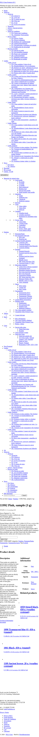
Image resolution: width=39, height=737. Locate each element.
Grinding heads (23, 213)
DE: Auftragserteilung (18, 479)
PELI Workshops (20, 318)
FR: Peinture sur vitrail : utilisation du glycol (24, 357)
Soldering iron (23, 197)
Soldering (18, 194)
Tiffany (6, 313)
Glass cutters (23, 206)
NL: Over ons (15, 459)
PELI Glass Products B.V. (8, 2)
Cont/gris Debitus (24, 248)
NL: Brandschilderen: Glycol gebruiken (23, 353)
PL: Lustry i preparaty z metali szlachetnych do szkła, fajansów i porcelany (24, 376)
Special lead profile (24, 190)
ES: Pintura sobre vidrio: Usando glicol (23, 355)
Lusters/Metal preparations (23, 299)
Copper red (22, 287)
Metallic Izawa (23, 260)
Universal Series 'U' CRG (26, 263)
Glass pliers (22, 208)
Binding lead (23, 189)
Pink (32, 566)
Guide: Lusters (12, 362)
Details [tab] (6, 546)
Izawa (33, 589)
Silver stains (22, 286)
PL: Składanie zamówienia (19, 478)
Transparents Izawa (24, 294)
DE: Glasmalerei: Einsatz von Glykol (22, 360)
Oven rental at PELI (25, 230)
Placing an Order (13, 469)
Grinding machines (24, 215)
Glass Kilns (22, 222)
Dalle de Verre (23, 341)
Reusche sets (23, 239)
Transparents (19, 291)
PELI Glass (9, 734)
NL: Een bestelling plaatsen (19, 473)
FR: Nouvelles (12, 492)
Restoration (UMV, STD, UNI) (28, 344)
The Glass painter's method (23, 310)
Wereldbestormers (24, 734)
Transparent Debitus (25, 275)
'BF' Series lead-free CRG (27, 277)
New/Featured (8, 346)
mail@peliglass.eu (9, 709)
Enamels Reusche (24, 251)
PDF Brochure (8, 493)
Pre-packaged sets (24, 305)
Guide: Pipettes (12, 389)
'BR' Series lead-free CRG (27, 261)
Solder (21, 196)
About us (6, 452)
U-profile (21, 185)
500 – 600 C (34, 571)
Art (5, 450)
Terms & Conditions (10, 719)
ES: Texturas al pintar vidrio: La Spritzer (23, 419)
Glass (5, 325)
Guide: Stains (12, 429)
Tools (16, 204)
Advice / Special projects (15, 467)
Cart (5, 729)
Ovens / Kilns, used (25, 228)
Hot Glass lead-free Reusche (27, 272)
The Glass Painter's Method (23, 320)
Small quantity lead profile (27, 192)
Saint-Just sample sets (25, 336)
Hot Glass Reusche (24, 273)
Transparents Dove (24, 268)
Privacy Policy (8, 716)
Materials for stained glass (11, 178)
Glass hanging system (21, 332)
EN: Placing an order (17, 471)
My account (7, 728)
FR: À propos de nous (18, 464)
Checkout (7, 731)
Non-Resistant (33, 583)
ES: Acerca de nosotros (18, 460)
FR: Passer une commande (19, 476)
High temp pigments (21, 265)
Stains (17, 284)
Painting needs (19, 301)
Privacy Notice (4, 712)
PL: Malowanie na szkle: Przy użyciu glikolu (24, 358)
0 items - (8, 171)
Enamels (17, 249)
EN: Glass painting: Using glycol (21, 351)
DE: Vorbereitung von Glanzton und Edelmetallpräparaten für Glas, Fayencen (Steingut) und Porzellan (23, 386)
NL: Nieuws (11, 485)
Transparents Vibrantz (25, 296)
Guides (6, 348)
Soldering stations (24, 201)
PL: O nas (14, 462)
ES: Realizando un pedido (19, 474)
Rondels (21, 331)
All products (7, 721)
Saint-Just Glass (20, 334)
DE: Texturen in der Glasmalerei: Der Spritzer (25, 428)
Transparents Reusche (25, 298)
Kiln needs (22, 227)
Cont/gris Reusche (24, 244)
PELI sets (22, 237)
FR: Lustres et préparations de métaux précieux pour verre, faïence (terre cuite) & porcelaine (24, 381)
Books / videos (19, 324)
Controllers (22, 225)
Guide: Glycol (12, 350)
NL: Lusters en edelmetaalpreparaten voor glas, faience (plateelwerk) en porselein (23, 368)
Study (5, 317)
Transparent (34, 577)
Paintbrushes (23, 303)
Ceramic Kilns (23, 223)
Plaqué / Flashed (24, 343)
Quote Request (8, 717)
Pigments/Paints (20, 234)
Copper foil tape (20, 315)
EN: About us (15, 457)
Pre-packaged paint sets (22, 235)
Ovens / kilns (19, 220)
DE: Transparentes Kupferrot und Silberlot (24, 448)
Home (5, 722)
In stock (25, 543)
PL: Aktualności (12, 490)
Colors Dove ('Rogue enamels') (28, 267)
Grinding (18, 211)
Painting (6, 232)
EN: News (11, 483)
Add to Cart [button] (23, 618)
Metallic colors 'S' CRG (26, 280)
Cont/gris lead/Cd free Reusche (28, 246)
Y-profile (21, 183)
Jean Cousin (22, 289)
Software (21, 209)
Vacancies (14, 455)
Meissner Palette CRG (25, 279)
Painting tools (23, 306)
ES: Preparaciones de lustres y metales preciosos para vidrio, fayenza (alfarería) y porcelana (23, 372)
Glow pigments (23, 282)
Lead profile (18, 180)
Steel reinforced (23, 187)
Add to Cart (4, 539)
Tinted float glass (24, 329)
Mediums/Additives (25, 308)
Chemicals (22, 199)
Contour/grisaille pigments (23, 241)
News (5, 481)
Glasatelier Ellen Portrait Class (24, 312)
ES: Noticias (11, 488)
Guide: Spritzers (12, 412)
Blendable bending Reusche (27, 270)
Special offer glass (20, 327)
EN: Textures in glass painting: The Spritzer (24, 414)
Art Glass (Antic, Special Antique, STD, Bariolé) (26, 338)
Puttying (17, 203)
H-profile (21, 182)
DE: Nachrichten (13, 486)
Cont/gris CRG (23, 242)
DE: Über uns (15, 466)
